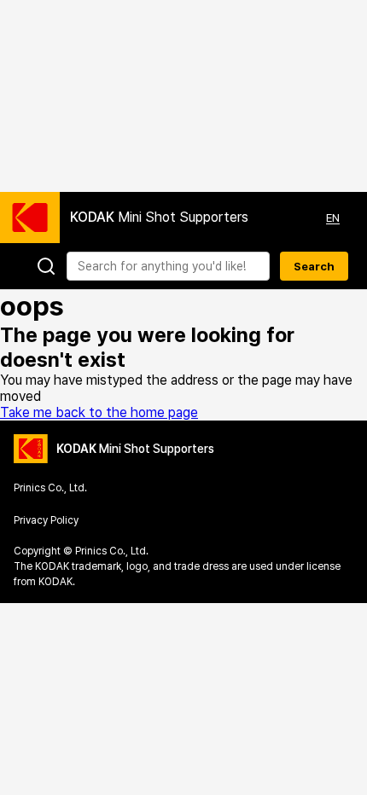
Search (314, 266)
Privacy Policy (46, 520)
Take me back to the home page (99, 412)
